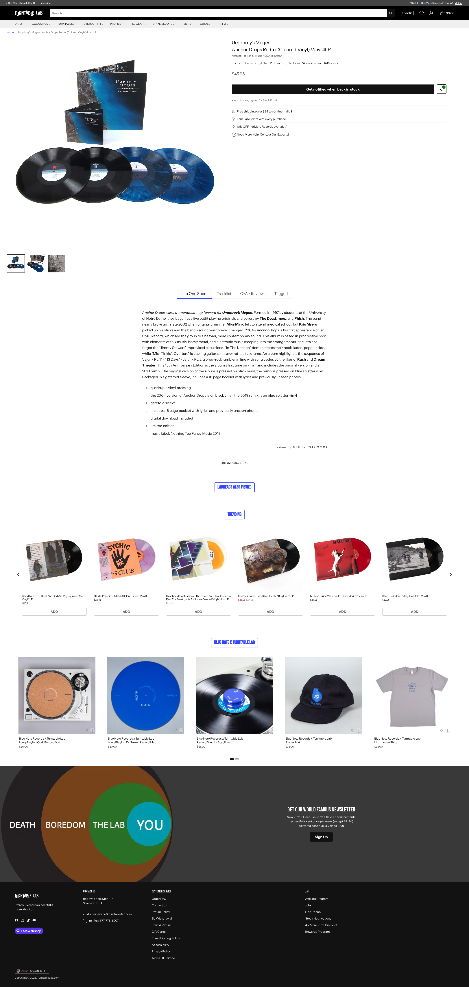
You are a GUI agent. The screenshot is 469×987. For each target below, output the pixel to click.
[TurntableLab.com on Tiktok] (28, 921)
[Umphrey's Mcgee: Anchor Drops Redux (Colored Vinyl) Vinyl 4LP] (114, 143)
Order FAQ (159, 898)
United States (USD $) (33, 970)
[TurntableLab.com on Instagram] (22, 921)
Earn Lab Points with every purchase (261, 119)
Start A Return (161, 925)
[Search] (391, 13)
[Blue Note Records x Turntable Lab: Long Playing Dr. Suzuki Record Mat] (145, 695)
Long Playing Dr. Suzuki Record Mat (132, 742)
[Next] (454, 703)
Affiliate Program (316, 898)
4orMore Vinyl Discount (321, 925)
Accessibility (160, 945)
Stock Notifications (318, 918)
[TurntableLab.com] (29, 13)
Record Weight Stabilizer (214, 742)
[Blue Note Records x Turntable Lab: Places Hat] (323, 695)
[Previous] (15, 703)
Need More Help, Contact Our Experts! (263, 134)
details (458, 3)
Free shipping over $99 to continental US (264, 111)
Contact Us (159, 905)
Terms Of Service (163, 958)
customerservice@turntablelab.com (107, 914)
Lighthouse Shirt (385, 742)
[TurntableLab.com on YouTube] (34, 921)
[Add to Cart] (92, 730)
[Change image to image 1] (16, 263)
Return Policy (161, 912)
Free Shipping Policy (166, 938)
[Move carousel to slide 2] (237, 759)
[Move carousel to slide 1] (232, 759)
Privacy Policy (161, 951)
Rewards (407, 13)
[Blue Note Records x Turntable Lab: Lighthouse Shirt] (412, 695)
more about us (24, 909)
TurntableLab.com (48, 977)
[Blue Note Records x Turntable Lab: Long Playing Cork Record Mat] (56, 695)
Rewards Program (317, 931)
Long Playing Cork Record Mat (39, 742)
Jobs (308, 905)
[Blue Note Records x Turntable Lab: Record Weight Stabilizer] (234, 695)
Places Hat (292, 742)
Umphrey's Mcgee (251, 42)
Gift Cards (159, 931)
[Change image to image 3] (57, 263)
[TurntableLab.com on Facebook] (16, 921)
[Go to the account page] (431, 13)
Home (10, 32)
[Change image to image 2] (36, 263)
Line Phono (313, 912)
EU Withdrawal (162, 918)
